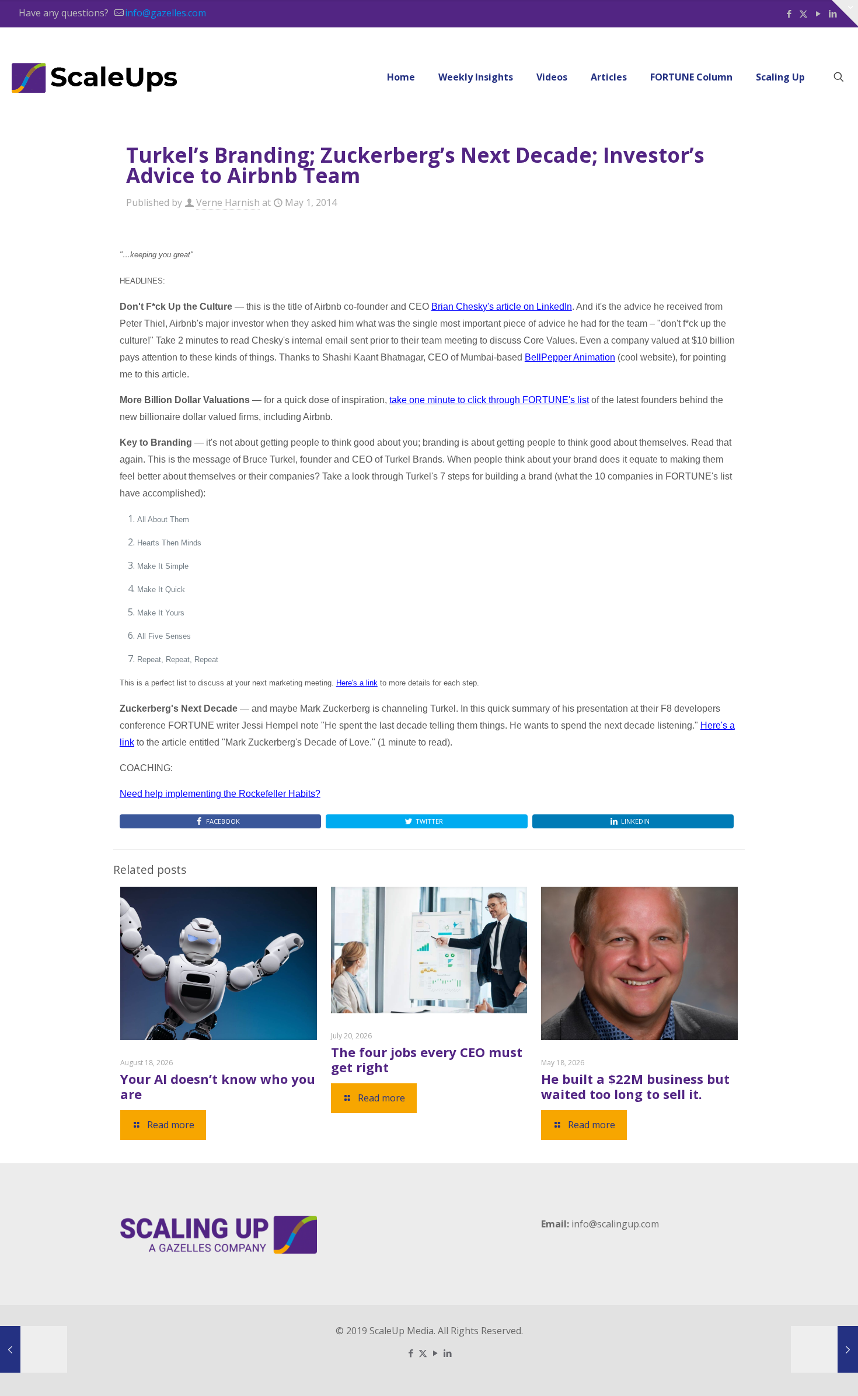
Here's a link (357, 682)
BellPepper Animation (570, 357)
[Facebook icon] (788, 13)
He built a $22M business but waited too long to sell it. (635, 1086)
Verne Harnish (228, 202)
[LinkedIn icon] (447, 1353)
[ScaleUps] (95, 77)
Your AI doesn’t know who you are (217, 1086)
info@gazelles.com (165, 12)
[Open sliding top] (845, 13)
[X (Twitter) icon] (803, 13)
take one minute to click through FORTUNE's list (489, 400)
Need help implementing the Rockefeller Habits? (220, 794)
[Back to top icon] (802, 1372)
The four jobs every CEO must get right (426, 1059)
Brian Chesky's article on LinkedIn (501, 307)
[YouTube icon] (818, 13)
